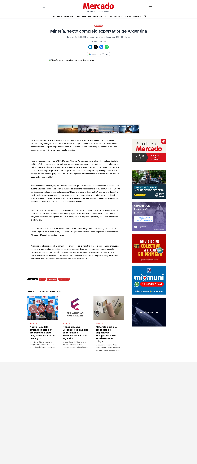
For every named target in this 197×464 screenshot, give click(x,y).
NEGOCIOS (108, 16)
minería (42, 279)
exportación (52, 279)
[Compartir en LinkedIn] (90, 47)
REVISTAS (128, 16)
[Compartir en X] (96, 47)
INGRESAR (151, 7)
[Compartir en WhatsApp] (107, 47)
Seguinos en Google (100, 54)
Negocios (98, 25)
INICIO (53, 16)
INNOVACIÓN (118, 16)
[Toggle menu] (43, 6)
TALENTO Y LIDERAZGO (83, 16)
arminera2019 (64, 279)
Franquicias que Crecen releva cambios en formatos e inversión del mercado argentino (75, 333)
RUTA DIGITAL (97, 16)
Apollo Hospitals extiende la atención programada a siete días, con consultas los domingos (42, 333)
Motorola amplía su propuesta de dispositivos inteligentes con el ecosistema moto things (106, 334)
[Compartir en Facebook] (101, 47)
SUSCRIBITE (137, 16)
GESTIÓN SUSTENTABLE (65, 16)
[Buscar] (145, 16)
